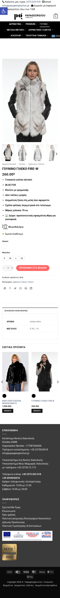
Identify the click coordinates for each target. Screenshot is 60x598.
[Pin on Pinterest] (25, 288)
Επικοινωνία (8, 511)
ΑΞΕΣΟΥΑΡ (16, 35)
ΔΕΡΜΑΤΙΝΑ (15, 24)
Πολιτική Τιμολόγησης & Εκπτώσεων (21, 526)
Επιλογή (7, 411)
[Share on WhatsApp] (4, 288)
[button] (4, 11)
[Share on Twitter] (15, 288)
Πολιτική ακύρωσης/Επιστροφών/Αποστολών (26, 518)
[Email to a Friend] (20, 288)
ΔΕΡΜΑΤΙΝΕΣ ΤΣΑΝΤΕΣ (39, 30)
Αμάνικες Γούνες (36, 164)
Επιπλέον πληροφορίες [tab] (16, 311)
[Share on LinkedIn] (31, 288)
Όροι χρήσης (9, 514)
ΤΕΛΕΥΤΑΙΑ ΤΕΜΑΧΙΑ (36, 35)
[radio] (4, 247)
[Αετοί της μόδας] (9, 552)
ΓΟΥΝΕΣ (44, 24)
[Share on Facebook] (10, 288)
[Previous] (7, 100)
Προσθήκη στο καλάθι (33, 268)
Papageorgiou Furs (33, 582)
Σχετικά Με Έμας (11, 507)
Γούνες (22, 164)
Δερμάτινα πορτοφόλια (46, 585)
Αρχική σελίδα (9, 164)
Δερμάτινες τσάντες (24, 585)
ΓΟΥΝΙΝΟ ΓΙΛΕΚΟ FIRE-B (42, 401)
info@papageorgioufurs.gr (15, 5)
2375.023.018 (33, 1)
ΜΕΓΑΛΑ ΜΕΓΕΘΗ (15, 30)
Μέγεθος (6, 253)
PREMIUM (30, 24)
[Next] (53, 100)
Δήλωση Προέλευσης (13, 522)
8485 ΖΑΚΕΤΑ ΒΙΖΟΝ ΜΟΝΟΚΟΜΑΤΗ (11, 402)
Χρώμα (5, 241)
